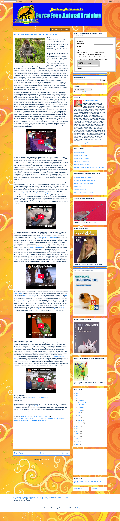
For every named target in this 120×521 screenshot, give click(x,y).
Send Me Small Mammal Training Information (92, 57)
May (79, 418)
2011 (78, 434)
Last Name (80, 43)
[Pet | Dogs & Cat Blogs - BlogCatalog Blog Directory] (90, 483)
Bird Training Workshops (19, 499)
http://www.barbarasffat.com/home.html (38, 397)
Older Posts (64, 453)
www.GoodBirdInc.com (20, 399)
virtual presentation (56, 297)
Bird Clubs (30, 499)
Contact (49, 499)
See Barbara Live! (79, 152)
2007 (78, 444)
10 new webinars (18, 293)
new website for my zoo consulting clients (44, 309)
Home (42, 453)
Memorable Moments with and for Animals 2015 (35, 34)
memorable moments (44, 418)
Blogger (79, 508)
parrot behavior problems (57, 418)
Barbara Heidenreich (91, 100)
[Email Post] (50, 416)
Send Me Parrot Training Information (90, 54)
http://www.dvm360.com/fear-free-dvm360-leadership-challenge (31, 193)
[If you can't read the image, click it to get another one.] (81, 62)
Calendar (25, 497)
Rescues (36, 499)
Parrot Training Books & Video (49, 497)
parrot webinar (22, 420)
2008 (78, 441)
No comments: (43, 416)
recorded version (23, 300)
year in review (31, 420)
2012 (78, 431)
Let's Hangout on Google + (82, 164)
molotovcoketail (65, 508)
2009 (78, 439)
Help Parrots (42, 499)
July (79, 412)
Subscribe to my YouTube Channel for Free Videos (89, 167)
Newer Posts (18, 453)
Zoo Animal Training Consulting (83, 192)
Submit (80, 68)
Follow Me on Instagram (81, 161)
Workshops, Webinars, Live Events (84, 180)
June (79, 415)
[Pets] (95, 488)
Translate (88, 92)
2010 (78, 436)
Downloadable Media (34, 497)
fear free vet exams (24, 418)
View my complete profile (81, 143)
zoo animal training (40, 420)
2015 (78, 398)
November (81, 407)
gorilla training (33, 418)
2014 (78, 426)
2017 (78, 393)
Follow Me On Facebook (81, 158)
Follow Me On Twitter (80, 155)
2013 (78, 428)
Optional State (81, 50)
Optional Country (82, 52)
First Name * (81, 41)
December (81, 400)
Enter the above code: (84, 63)
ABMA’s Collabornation (35, 247)
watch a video (53, 237)
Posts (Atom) (45, 459)
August (80, 410)
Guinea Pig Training (80, 189)
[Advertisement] (41, 435)
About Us (19, 497)
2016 (78, 396)
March (80, 420)
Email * (79, 46)
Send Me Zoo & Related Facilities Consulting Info (93, 59)
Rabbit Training (78, 186)
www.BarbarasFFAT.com (36, 405)
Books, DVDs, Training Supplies (83, 183)
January (80, 423)
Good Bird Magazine (64, 497)
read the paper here (42, 237)
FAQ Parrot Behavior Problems (83, 177)
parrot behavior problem (29, 295)
